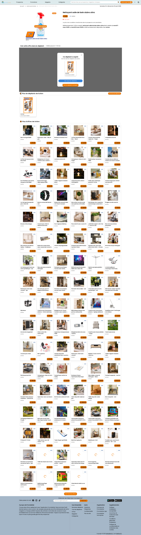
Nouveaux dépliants (77, 507)
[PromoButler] (6, 2)
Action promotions (31, 6)
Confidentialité (88, 511)
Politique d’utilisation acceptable (112, 509)
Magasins (74, 514)
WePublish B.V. (109, 533)
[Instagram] (36, 500)
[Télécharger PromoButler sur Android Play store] (110, 500)
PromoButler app (102, 511)
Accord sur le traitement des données (113, 514)
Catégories (75, 516)
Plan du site (87, 513)
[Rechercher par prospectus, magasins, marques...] (118, 2)
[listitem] (20, 2)
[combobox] (93, 2)
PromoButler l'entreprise (100, 514)
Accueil (22, 6)
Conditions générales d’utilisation (112, 520)
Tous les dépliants (77, 509)
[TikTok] (39, 500)
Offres (73, 512)
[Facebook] (33, 500)
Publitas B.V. (119, 533)
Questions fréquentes (87, 508)
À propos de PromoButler (100, 508)
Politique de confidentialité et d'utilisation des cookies (114, 527)
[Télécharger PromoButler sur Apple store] (118, 500)
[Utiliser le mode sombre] (138, 2)
